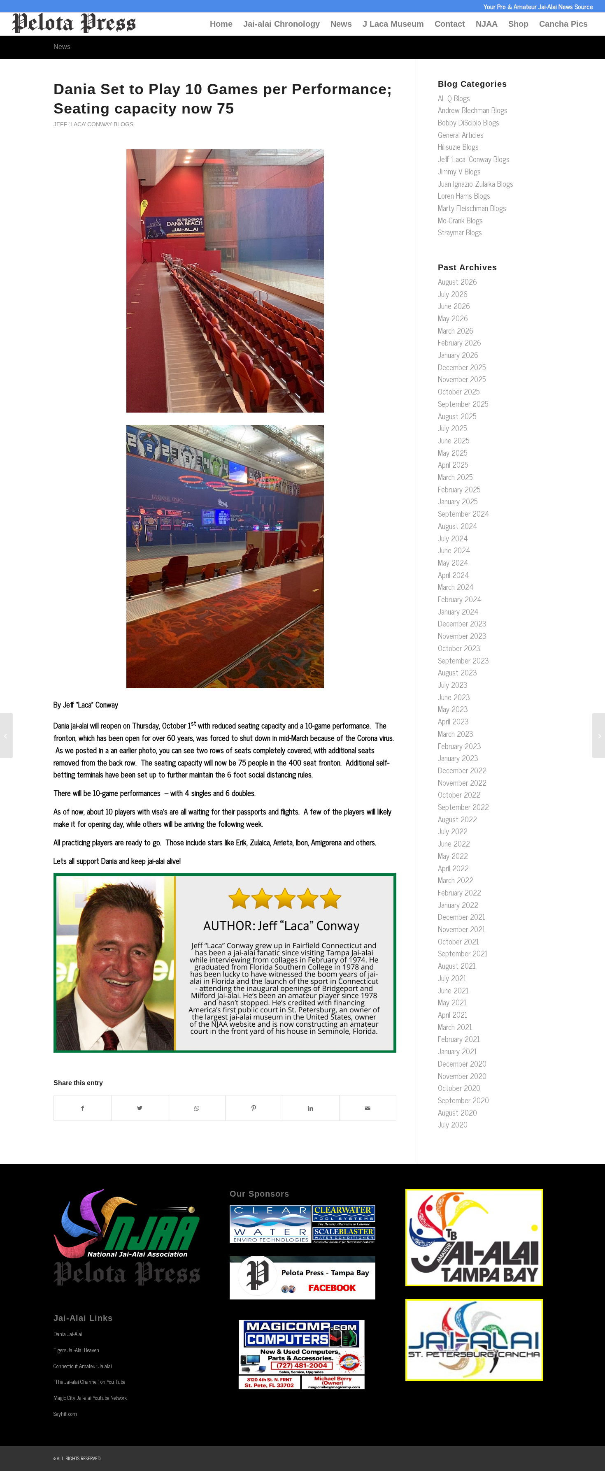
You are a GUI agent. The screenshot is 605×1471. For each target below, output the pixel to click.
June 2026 (454, 305)
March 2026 (455, 330)
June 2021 (453, 990)
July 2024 (453, 538)
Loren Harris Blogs (464, 195)
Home (221, 23)
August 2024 (457, 526)
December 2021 (461, 916)
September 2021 (463, 953)
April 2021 (453, 1014)
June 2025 (454, 440)
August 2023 (457, 672)
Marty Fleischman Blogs (472, 208)
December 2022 (462, 770)
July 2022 (453, 831)
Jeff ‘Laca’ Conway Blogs (93, 124)
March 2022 (455, 880)
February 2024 (460, 599)
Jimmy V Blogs (459, 171)
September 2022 (463, 806)
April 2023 (453, 721)
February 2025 (459, 489)
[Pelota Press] (73, 24)
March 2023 (455, 733)
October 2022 (459, 794)
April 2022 (453, 868)
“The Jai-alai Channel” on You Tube (89, 1381)
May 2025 (453, 452)
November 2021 (461, 929)
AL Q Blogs (454, 98)
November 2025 (462, 379)
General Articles (461, 134)
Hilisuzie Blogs (458, 146)
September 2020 (463, 1100)
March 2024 (456, 586)
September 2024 (463, 513)
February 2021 (459, 1038)
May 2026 (453, 318)
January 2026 (458, 354)
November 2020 (462, 1076)
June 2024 (454, 550)
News (341, 23)
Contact (450, 23)
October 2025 (459, 391)
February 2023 (459, 746)
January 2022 (458, 904)
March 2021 (455, 1027)
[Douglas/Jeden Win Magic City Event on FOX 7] (6, 735)
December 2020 (462, 1063)
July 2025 (452, 428)
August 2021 (457, 965)
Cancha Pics (563, 23)
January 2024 (458, 611)
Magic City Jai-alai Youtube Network (90, 1397)
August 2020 (457, 1112)
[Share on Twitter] (140, 1108)
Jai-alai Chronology (281, 23)
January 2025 (458, 501)
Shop (518, 23)
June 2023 (454, 697)
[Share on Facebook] (82, 1108)
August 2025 (457, 416)
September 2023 (463, 660)
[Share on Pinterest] (254, 1108)
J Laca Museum (393, 23)
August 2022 (457, 819)
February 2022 (459, 892)
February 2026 (459, 342)
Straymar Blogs (460, 232)
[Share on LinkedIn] (310, 1108)
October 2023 (459, 648)
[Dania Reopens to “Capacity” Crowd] (598, 735)
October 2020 (459, 1087)
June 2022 (454, 843)
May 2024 (453, 562)
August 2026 (457, 281)
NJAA (487, 23)
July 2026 (453, 294)
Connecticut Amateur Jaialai (83, 1366)
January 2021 (457, 1051)
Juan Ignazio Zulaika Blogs (475, 183)
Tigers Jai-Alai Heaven (76, 1350)
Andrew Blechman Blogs (472, 110)
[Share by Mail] (368, 1108)
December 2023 (462, 623)
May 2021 (452, 1002)
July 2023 (453, 684)
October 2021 (458, 941)
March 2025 (455, 477)
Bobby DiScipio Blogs (468, 122)
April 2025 (453, 464)
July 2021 (452, 978)
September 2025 (463, 403)
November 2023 (462, 635)
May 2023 (453, 709)
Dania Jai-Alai (68, 1333)
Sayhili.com (65, 1413)
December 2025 (462, 367)
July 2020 (453, 1124)
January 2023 (458, 758)
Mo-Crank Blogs (460, 220)
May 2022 (453, 855)
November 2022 (462, 782)
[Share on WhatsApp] (196, 1108)
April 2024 (453, 574)
